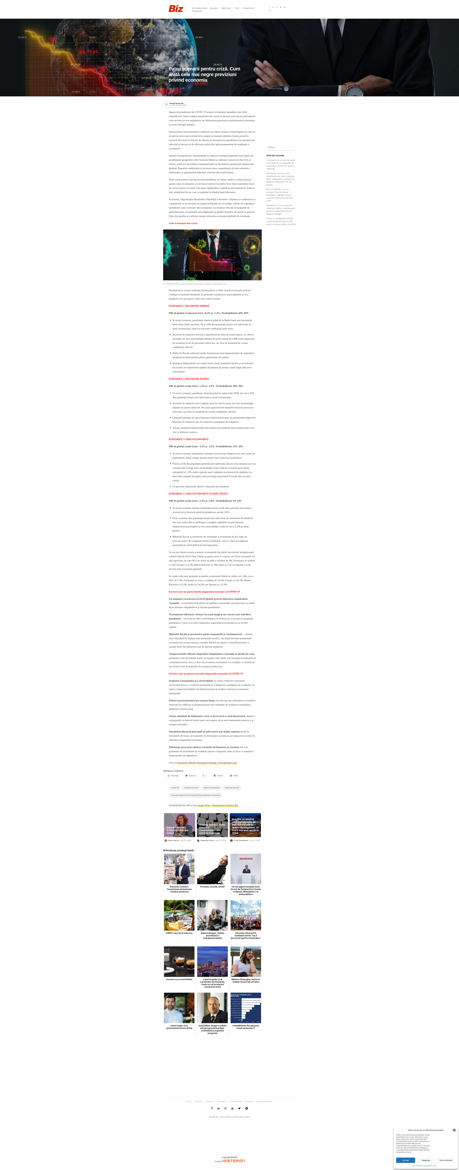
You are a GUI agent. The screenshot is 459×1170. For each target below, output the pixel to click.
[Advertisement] (212, 1066)
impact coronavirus (212, 787)
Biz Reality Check (199, 8)
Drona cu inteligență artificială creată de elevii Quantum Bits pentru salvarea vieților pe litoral (281, 221)
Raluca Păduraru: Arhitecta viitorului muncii (177, 830)
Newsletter (249, 1101)
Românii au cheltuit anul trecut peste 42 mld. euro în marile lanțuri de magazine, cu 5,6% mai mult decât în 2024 (245, 826)
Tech (237, 8)
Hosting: (218, 1161)
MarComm (226, 8)
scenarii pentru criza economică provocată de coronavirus (195, 795)
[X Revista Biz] (218, 1108)
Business (214, 8)
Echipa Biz (198, 1101)
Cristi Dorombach (241, 840)
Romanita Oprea (207, 840)
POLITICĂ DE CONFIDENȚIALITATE (425, 1166)
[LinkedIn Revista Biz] (239, 1108)
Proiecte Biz (248, 8)
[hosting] (233, 1161)
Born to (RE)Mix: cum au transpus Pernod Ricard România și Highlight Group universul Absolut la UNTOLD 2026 (279, 195)
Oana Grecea (173, 840)
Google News (204, 805)
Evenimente (197, 11)
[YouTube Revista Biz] (232, 1108)
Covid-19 (175, 787)
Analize (173, 62)
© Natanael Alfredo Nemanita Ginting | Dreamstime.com (206, 762)
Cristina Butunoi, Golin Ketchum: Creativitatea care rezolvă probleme (212, 828)
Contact (188, 1101)
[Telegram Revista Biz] (246, 1108)
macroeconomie (232, 787)
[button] (454, 1130)
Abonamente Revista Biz (225, 805)
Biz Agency (209, 1101)
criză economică (191, 787)
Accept (406, 1160)
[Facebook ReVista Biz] (212, 1108)
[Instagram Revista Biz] (225, 1108)
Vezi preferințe (446, 1160)
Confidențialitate (235, 1101)
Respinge (426, 1160)
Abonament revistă (264, 1101)
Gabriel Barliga (275, 88)
